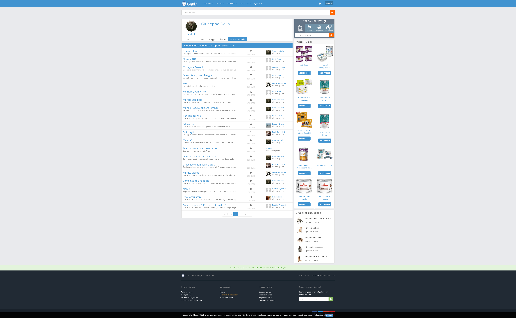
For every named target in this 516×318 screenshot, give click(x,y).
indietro (228, 214)
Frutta (186, 83)
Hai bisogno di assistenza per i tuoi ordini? (258, 267)
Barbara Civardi (278, 124)
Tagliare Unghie (192, 115)
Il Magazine (186, 295)
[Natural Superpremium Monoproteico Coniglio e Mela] (324, 54)
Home (222, 292)
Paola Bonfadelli (278, 132)
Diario (186, 39)
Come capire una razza (196, 180)
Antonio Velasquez (279, 67)
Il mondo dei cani (188, 287)
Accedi (329, 3)
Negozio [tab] (300, 31)
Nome (186, 188)
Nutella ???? (189, 59)
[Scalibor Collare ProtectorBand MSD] (304, 119)
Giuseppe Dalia (215, 24)
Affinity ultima (191, 172)
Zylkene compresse (324, 165)
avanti (247, 214)
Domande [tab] (329, 31)
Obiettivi (222, 39)
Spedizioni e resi (265, 295)
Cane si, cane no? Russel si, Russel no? (205, 205)
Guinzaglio (189, 132)
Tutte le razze (187, 292)
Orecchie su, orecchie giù (197, 75)
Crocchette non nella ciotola (199, 164)
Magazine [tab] (319, 31)
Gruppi (212, 39)
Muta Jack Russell (193, 67)
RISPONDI (269, 148)
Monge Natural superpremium (200, 107)
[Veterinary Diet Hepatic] (304, 186)
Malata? (187, 140)
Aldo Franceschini (279, 83)
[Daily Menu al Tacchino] (324, 87)
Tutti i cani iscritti (226, 297)
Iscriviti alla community (229, 295)
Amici (202, 39)
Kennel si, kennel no (194, 91)
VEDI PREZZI (304, 73)
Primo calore (190, 51)
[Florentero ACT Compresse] (304, 87)
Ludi (194, 39)
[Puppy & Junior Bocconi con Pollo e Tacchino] (304, 154)
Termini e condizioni (267, 300)
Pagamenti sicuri (265, 297)
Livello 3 (191, 34)
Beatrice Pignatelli (279, 189)
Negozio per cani (265, 292)
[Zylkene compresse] (324, 154)
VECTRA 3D (304, 65)
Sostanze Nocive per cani (191, 300)
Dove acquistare (192, 197)
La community (225, 287)
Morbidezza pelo (192, 99)
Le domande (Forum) (189, 297)
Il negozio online (265, 287)
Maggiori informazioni (316, 315)
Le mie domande (237, 39)
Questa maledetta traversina (199, 156)
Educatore (189, 124)
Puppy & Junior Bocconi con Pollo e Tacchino (304, 168)
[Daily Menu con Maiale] (324, 120)
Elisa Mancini (277, 197)
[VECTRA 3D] (304, 54)
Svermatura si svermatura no (200, 148)
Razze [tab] (309, 31)
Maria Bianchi (277, 59)
